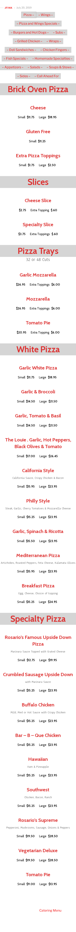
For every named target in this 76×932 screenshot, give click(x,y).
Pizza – (29, 15)
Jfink (9, 7)
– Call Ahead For (46, 76)
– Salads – (35, 67)
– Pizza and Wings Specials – (38, 23)
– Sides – (23, 76)
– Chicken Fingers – (54, 50)
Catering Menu (50, 910)
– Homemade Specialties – (52, 58)
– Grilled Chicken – (28, 41)
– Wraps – (53, 41)
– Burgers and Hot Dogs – (30, 32)
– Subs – (59, 32)
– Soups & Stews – (60, 67)
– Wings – (45, 15)
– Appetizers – (13, 67)
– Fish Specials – (16, 58)
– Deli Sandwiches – (21, 50)
